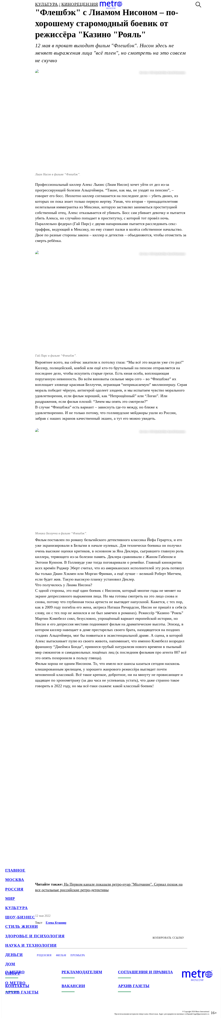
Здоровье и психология (35, 936)
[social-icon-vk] (8, 1009)
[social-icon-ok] (26, 1009)
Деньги (14, 955)
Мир (10, 898)
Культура (16, 908)
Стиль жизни (21, 926)
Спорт (12, 973)
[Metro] (111, 4)
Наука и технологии (31, 945)
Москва (14, 880)
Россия (14, 889)
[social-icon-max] (34, 1009)
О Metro (15, 983)
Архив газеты (22, 992)
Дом (10, 964)
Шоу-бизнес (20, 917)
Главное (15, 870)
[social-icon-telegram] (17, 1009)
